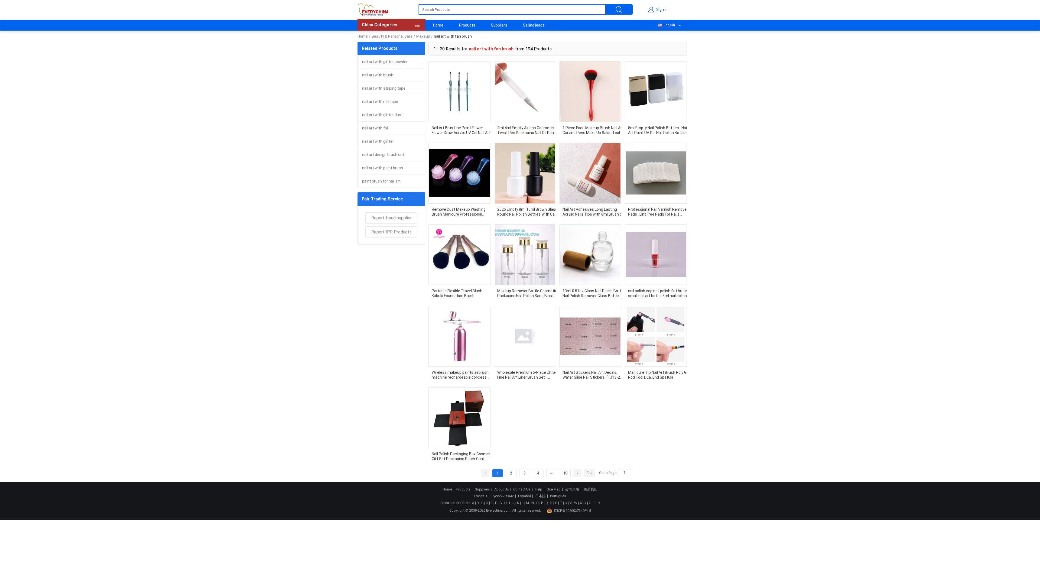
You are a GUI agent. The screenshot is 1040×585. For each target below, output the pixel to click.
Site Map (554, 489)
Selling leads (534, 25)
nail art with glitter (378, 141)
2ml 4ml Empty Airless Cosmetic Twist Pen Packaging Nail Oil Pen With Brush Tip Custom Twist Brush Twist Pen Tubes (525, 130)
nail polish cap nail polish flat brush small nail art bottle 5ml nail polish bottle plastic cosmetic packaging (658, 293)
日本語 (540, 496)
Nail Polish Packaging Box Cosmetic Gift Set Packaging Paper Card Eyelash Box (462, 456)
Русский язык (503, 496)
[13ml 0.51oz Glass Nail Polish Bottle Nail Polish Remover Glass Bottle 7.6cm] (590, 255)
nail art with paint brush (382, 168)
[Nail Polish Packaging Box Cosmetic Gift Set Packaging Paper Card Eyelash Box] (459, 418)
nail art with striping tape (383, 88)
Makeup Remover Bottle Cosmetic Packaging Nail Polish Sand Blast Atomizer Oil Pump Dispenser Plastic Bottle (527, 293)
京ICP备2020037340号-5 (572, 511)
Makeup (423, 36)
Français (480, 496)
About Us (501, 489)
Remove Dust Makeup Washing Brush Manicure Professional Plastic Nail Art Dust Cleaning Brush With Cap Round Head (462, 211)
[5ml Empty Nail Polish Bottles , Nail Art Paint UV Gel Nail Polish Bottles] (656, 91)
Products (467, 25)
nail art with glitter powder (385, 62)
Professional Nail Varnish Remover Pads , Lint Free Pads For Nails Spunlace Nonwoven (658, 211)
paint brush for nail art (381, 181)
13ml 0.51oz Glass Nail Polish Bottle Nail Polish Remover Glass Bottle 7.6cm (593, 293)
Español (524, 496)
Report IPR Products (391, 232)
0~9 (596, 503)
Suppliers (499, 25)
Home (438, 25)
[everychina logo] (373, 9)
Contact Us (522, 489)
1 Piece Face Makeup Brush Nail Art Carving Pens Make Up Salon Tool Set (593, 130)
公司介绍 (572, 489)
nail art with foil (375, 128)
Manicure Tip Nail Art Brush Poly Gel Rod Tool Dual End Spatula (659, 374)
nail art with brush (377, 75)
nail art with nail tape (380, 101)
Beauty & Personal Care (392, 36)
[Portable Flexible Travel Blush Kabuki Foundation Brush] (459, 255)
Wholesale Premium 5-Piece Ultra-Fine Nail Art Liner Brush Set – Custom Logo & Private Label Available (527, 374)
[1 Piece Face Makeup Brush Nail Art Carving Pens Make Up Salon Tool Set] (590, 91)
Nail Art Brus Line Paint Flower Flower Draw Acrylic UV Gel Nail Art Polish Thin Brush (461, 130)
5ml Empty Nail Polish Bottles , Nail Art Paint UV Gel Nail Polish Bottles (658, 130)
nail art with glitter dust (382, 115)
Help (538, 489)
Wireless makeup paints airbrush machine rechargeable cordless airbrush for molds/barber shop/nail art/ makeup (460, 374)
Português (558, 496)
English (669, 25)
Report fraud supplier (391, 217)
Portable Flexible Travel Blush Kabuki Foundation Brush (457, 293)
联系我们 (590, 489)
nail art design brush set (383, 154)
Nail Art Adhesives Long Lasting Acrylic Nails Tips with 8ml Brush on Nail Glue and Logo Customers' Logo (593, 211)
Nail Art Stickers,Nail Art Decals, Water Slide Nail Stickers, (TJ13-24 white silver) (592, 374)
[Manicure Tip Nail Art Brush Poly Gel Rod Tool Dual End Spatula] (656, 336)
